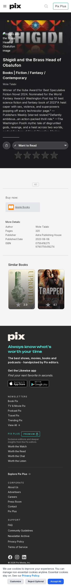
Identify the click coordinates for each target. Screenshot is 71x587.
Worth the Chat (16, 456)
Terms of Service (18, 547)
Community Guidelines (20, 530)
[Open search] (46, 6)
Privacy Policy (16, 541)
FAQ (10, 525)
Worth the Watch (17, 446)
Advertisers (14, 492)
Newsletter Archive (18, 536)
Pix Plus (12, 511)
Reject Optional (36, 581)
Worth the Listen (17, 460)
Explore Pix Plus (17, 473)
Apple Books (22, 207)
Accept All (55, 581)
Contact (12, 506)
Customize (15, 581)
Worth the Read (17, 451)
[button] (6, 145)
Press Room (15, 501)
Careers (12, 496)
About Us (13, 487)
